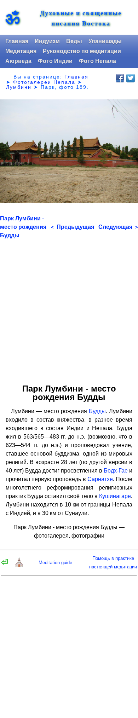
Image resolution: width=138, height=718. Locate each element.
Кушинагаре (115, 496)
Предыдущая (72, 227)
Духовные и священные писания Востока (81, 18)
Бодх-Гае (116, 471)
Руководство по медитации (82, 51)
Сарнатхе (100, 479)
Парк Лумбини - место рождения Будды (23, 226)
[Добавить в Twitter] (130, 78)
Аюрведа (18, 61)
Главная (16, 41)
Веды (74, 41)
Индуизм (47, 41)
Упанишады (105, 41)
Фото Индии (55, 61)
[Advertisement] (69, 309)
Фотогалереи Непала (44, 82)
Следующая (118, 227)
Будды (97, 411)
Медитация (20, 51)
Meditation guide (55, 562)
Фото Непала (97, 61)
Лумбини (18, 87)
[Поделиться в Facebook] (120, 78)
